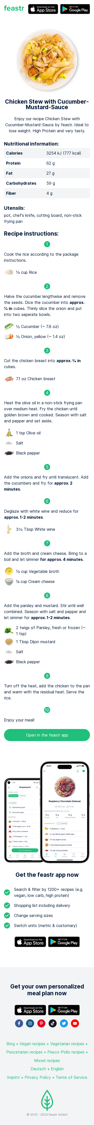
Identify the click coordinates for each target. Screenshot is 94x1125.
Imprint (13, 1077)
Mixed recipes (47, 1060)
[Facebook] (19, 1023)
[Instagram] (30, 1023)
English (57, 1068)
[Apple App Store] (43, 9)
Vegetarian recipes (67, 1043)
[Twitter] (64, 1023)
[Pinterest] (41, 1023)
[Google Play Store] (75, 9)
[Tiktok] (53, 1023)
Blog (11, 1043)
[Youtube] (75, 1023)
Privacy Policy (38, 1077)
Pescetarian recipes (24, 1051)
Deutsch (38, 1068)
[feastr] (14, 9)
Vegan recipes (32, 1043)
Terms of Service (71, 1077)
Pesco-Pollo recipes (65, 1051)
